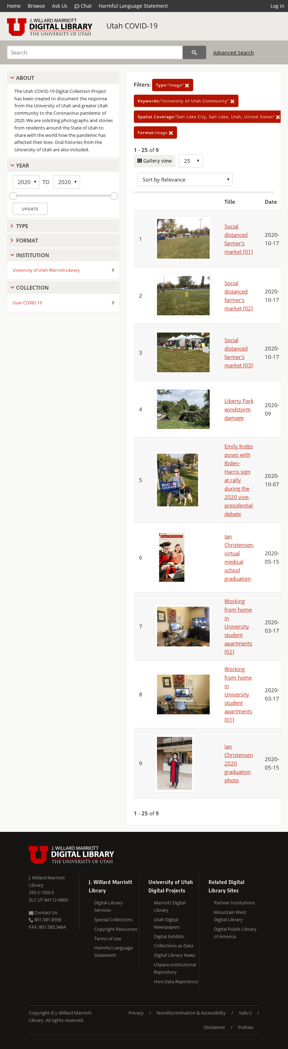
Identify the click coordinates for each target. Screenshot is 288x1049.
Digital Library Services (108, 906)
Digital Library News (174, 955)
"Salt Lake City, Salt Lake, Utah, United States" (207, 116)
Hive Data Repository (176, 981)
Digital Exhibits (169, 936)
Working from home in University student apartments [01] (238, 694)
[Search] (194, 52)
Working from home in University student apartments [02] (238, 626)
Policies (246, 1027)
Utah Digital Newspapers (167, 923)
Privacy (136, 1013)
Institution (32, 255)
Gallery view (157, 160)
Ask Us (59, 5)
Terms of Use (107, 938)
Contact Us (45, 912)
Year (22, 165)
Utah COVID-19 (132, 26)
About (25, 77)
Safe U (245, 1013)
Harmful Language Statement (133, 5)
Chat (85, 5)
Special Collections (113, 919)
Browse (36, 5)
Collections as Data (173, 945)
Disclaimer (214, 1027)
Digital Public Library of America (235, 933)
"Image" (170, 85)
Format (27, 240)
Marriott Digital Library (169, 906)
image (153, 132)
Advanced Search (233, 52)
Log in (277, 5)
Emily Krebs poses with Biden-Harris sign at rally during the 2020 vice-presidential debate (238, 480)
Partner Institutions (234, 902)
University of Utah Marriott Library (46, 270)
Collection (32, 287)
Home (14, 5)
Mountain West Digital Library (230, 916)
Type (22, 225)
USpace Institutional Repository (175, 968)
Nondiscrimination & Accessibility (191, 1013)
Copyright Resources (115, 929)
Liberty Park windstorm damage (239, 409)
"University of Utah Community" (184, 100)
